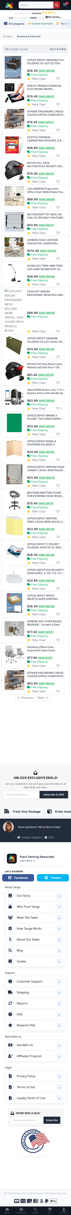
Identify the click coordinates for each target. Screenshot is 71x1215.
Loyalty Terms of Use (31, 1098)
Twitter (56, 878)
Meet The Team (27, 918)
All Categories (16, 23)
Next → (43, 697)
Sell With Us (25, 1045)
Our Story (23, 896)
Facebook (21, 878)
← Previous (25, 697)
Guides (21, 961)
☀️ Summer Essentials (40, 23)
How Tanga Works (29, 928)
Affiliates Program (29, 1056)
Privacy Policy (26, 1076)
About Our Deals (28, 939)
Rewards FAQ (26, 1025)
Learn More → (27, 860)
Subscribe (52, 1120)
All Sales (7, 36)
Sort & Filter (58, 49)
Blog (20, 950)
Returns (22, 1003)
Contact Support (31, 837)
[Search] (56, 5)
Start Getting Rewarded (37, 857)
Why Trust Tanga (28, 907)
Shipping (23, 992)
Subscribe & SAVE (54, 794)
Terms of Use (26, 1087)
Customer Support (29, 981)
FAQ (51, 837)
